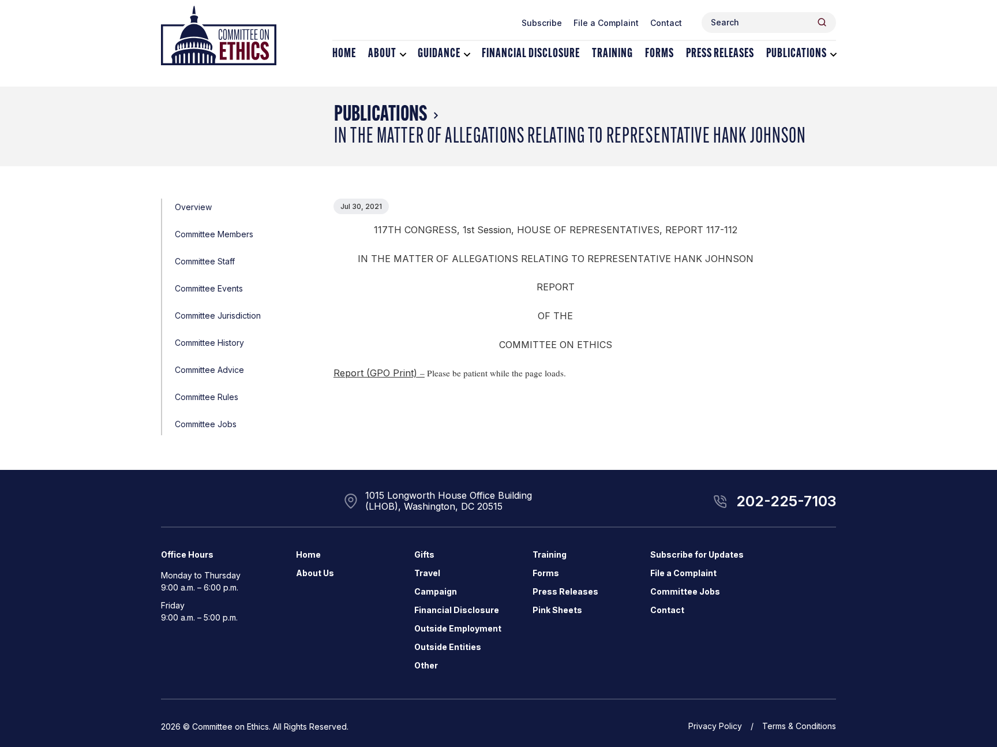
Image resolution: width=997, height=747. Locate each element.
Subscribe (542, 23)
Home (344, 54)
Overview (193, 207)
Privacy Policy (715, 726)
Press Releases (720, 54)
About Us (315, 573)
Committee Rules (206, 397)
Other (426, 665)
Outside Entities (447, 647)
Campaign (435, 591)
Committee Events (209, 288)
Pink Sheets (557, 610)
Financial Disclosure (531, 54)
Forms (659, 54)
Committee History (209, 343)
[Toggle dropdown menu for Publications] (833, 54)
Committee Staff (205, 261)
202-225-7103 (786, 501)
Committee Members (214, 234)
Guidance (439, 54)
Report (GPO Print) (375, 373)
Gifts (424, 554)
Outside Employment (457, 628)
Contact (666, 23)
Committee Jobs (206, 424)
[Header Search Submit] (822, 22)
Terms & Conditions (799, 726)
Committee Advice (209, 370)
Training (612, 54)
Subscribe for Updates (697, 554)
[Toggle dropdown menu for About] (403, 54)
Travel (427, 573)
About (382, 54)
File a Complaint (606, 23)
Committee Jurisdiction (218, 315)
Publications (796, 54)
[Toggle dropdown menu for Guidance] (467, 54)
